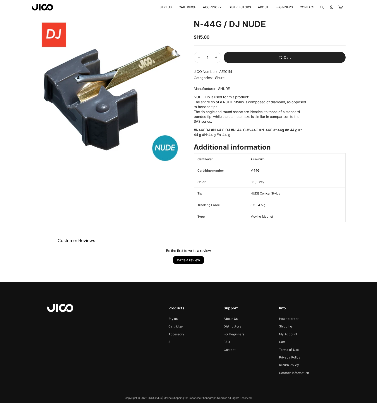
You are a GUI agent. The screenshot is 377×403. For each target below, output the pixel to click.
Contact (230, 349)
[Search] (322, 7)
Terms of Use (289, 349)
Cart (282, 342)
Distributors (232, 326)
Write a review (188, 260)
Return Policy (289, 365)
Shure (219, 78)
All (170, 342)
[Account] (331, 7)
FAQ (227, 342)
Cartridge (175, 326)
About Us (231, 318)
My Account (288, 334)
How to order (289, 318)
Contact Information (294, 373)
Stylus (173, 318)
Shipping (285, 326)
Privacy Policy (289, 357)
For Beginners (234, 334)
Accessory (176, 334)
